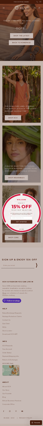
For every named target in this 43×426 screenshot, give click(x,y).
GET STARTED (21, 222)
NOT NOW (21, 229)
